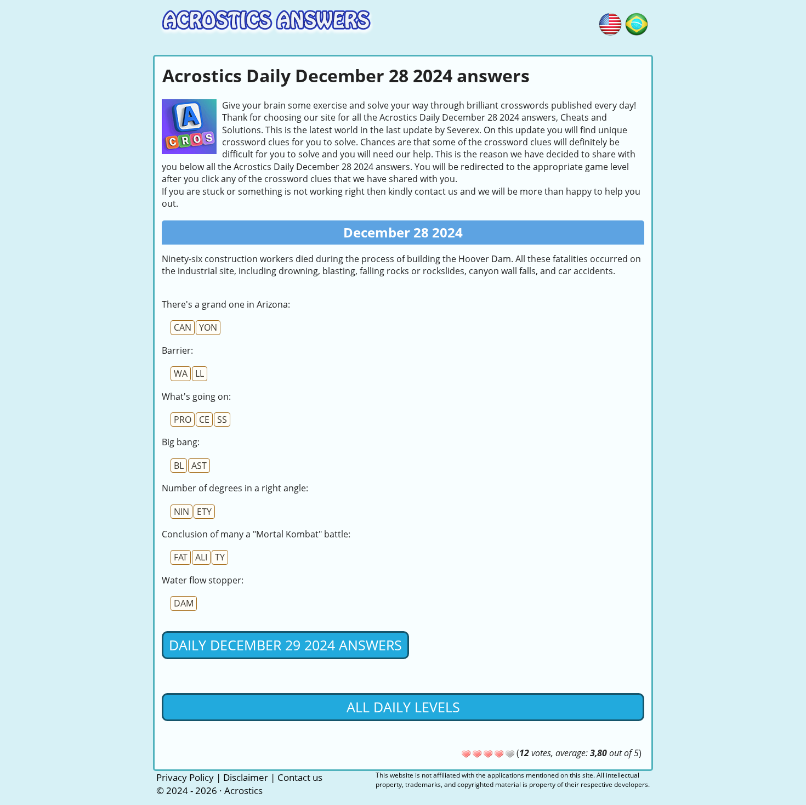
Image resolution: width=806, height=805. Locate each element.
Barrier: (177, 350)
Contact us (299, 777)
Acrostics (243, 790)
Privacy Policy (185, 777)
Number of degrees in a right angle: (235, 488)
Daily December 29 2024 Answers (285, 645)
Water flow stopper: (202, 580)
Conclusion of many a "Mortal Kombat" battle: (256, 534)
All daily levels (403, 707)
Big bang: (181, 442)
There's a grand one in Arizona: (226, 304)
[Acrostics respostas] (636, 22)
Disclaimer (245, 777)
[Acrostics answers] (610, 22)
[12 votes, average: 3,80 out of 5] (466, 754)
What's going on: (196, 396)
